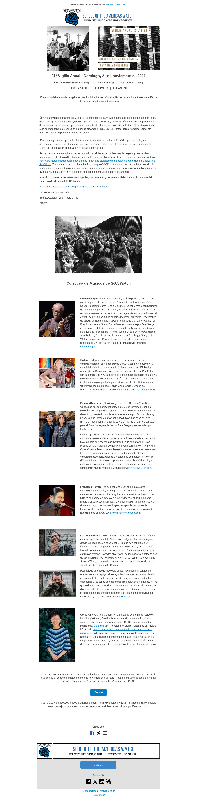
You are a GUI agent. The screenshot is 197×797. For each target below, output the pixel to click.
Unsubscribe (89, 791)
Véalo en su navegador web (115, 4)
